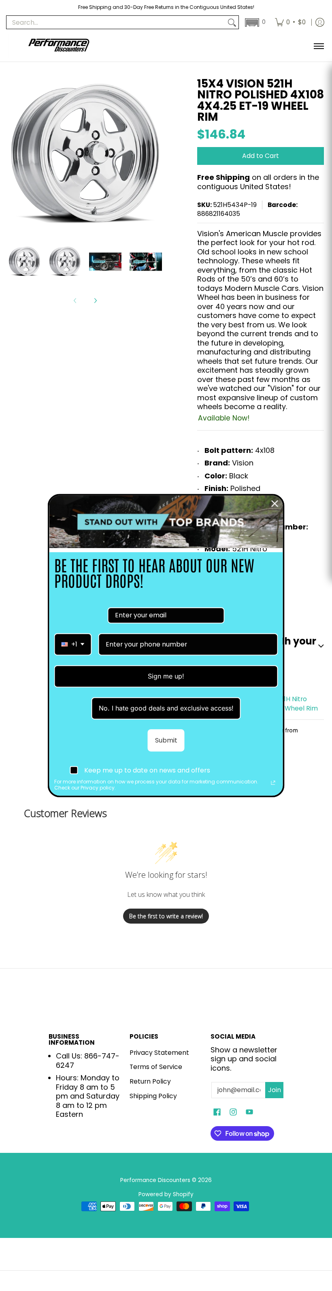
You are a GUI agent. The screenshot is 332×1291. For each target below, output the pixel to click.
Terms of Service (156, 1066)
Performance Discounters (155, 1180)
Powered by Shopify (166, 1194)
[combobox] (73, 644)
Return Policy (150, 1081)
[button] (254, 22)
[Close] (275, 503)
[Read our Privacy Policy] (273, 783)
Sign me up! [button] (166, 676)
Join (274, 1090)
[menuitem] (290, 22)
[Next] (95, 300)
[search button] (232, 22)
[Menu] (318, 46)
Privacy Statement (159, 1052)
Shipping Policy (153, 1096)
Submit (166, 740)
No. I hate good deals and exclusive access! (166, 708)
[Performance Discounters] (58, 46)
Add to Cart (260, 155)
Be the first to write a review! (166, 916)
